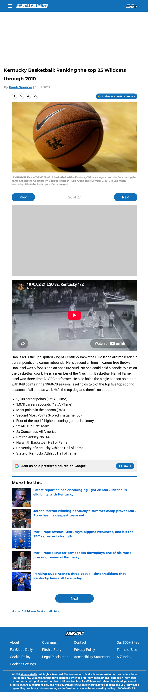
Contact (80, 642)
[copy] (35, 96)
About (14, 642)
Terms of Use (127, 650)
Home (16, 611)
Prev (23, 197)
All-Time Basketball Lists (41, 611)
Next (125, 197)
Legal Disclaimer (55, 657)
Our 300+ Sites (128, 642)
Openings (49, 642)
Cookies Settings (23, 664)
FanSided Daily (21, 650)
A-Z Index (124, 657)
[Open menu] (10, 5)
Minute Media (29, 674)
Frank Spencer (20, 87)
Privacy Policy (84, 650)
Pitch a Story (52, 650)
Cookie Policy (20, 657)
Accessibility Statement (92, 657)
